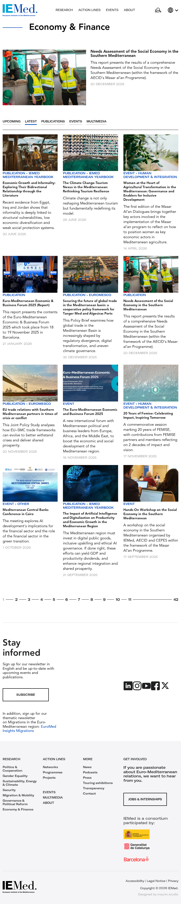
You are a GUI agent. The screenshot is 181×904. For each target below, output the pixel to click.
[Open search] (158, 10)
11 (129, 600)
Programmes (52, 772)
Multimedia (96, 121)
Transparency (93, 788)
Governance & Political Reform (15, 802)
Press (87, 777)
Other (23, 504)
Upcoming (12, 121)
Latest (31, 121)
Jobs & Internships (145, 799)
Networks (50, 767)
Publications (53, 121)
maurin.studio (167, 894)
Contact (89, 793)
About (129, 10)
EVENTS (49, 792)
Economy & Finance (18, 809)
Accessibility (135, 881)
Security (9, 790)
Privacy (173, 881)
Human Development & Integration (150, 175)
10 (118, 600)
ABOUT (48, 803)
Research (64, 10)
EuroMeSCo (100, 295)
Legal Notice (156, 881)
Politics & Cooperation (12, 768)
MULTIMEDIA (53, 797)
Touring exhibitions (98, 783)
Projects (49, 777)
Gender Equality (15, 776)
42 (175, 600)
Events (112, 10)
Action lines (89, 10)
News (87, 767)
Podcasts (90, 772)
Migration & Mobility (18, 795)
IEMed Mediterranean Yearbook (28, 175)
